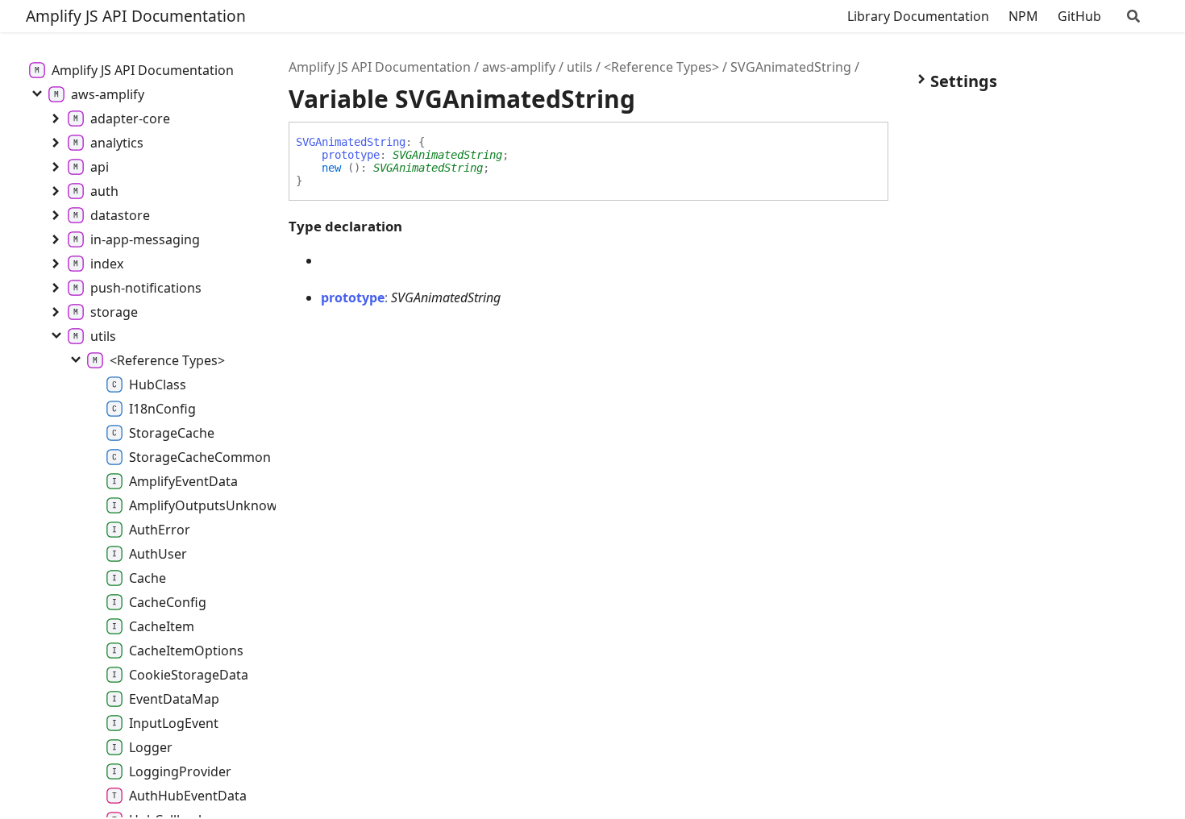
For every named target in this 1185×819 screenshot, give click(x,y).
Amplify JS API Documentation (136, 16)
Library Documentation (918, 16)
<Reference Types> (661, 67)
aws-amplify (518, 67)
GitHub (1079, 16)
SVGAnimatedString (790, 67)
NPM (1023, 16)
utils (579, 67)
